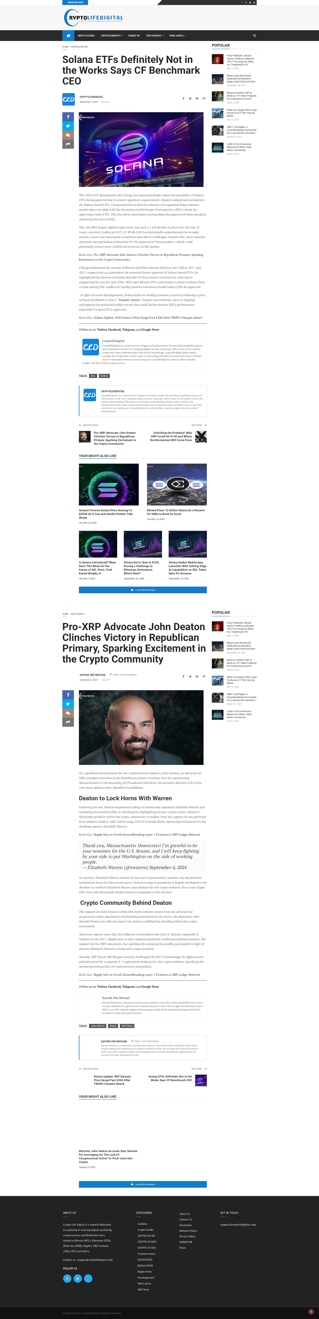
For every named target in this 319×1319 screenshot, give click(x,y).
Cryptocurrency (110, 35)
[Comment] (197, 98)
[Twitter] (250, 2)
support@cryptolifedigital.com (95, 1259)
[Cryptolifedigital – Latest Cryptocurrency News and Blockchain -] (93, 17)
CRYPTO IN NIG (147, 1247)
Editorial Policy (188, 1230)
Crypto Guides (86, 35)
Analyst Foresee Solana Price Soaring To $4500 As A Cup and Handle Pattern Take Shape (106, 514)
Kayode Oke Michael (93, 674)
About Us (184, 1213)
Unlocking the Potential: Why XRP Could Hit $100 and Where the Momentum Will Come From (171, 436)
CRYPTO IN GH (146, 1235)
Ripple (113, 1026)
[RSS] (254, 2)
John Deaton (98, 1026)
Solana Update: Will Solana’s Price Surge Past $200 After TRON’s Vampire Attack (148, 318)
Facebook (114, 329)
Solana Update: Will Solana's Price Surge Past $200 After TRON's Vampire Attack (112, 1080)
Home (65, 46)
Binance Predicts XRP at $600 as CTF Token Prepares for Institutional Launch (242, 95)
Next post (197, 425)
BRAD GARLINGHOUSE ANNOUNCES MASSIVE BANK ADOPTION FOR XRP (241, 78)
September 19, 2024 (179, 578)
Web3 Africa (176, 35)
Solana (104, 375)
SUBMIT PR (134, 35)
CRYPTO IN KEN (147, 1241)
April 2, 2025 (233, 102)
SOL (93, 375)
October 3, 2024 (87, 578)
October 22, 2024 (87, 522)
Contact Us (185, 1219)
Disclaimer (185, 1225)
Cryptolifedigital (91, 96)
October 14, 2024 (155, 519)
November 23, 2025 (236, 85)
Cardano (142, 1223)
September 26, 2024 (134, 578)
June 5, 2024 (233, 68)
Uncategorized (79, 46)
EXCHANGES (145, 1259)
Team (182, 1247)
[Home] (68, 35)
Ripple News (77, 614)
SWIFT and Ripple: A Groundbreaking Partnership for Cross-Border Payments (242, 130)
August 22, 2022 (87, 1167)
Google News (150, 329)
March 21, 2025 (234, 136)
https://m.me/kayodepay (124, 674)
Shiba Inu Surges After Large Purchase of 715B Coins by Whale (242, 113)
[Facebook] (246, 2)
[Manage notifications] (311, 1311)
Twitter (101, 329)
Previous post (90, 425)
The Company (154, 35)
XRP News (127, 1026)
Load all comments (145, 590)
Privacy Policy (187, 1236)
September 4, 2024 (89, 101)
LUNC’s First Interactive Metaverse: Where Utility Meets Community (239, 147)
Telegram (128, 329)
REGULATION (145, 1265)
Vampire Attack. (129, 300)
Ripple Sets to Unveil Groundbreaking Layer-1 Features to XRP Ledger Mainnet (147, 834)
